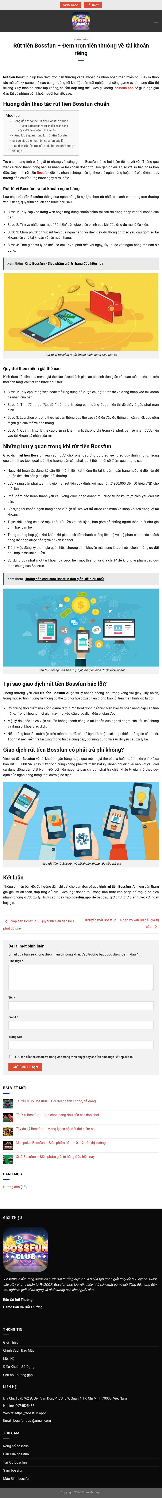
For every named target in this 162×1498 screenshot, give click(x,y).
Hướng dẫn (81, 39)
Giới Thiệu (10, 1342)
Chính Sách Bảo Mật (18, 1350)
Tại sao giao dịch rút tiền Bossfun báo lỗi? (38, 141)
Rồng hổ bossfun (16, 1446)
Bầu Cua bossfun (16, 1454)
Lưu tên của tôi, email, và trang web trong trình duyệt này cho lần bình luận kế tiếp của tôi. (74, 1057)
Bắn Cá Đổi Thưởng (17, 1300)
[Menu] (156, 21)
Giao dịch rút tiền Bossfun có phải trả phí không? (43, 146)
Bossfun (43, 173)
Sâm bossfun (13, 1470)
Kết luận (16, 151)
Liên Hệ (8, 1359)
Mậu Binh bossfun (17, 1479)
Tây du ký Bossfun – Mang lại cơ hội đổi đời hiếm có (55, 1129)
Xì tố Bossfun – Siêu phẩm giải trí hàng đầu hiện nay (55, 1157)
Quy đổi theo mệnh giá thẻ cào (38, 130)
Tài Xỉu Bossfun (15, 1462)
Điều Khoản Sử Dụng (18, 1367)
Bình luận (15, 961)
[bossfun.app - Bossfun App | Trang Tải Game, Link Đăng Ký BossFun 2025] (81, 21)
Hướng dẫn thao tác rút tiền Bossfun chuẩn (39, 121)
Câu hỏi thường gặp (18, 1375)
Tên (11, 997)
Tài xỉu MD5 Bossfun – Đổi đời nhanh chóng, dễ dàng (56, 1101)
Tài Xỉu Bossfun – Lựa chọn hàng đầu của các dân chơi (57, 1115)
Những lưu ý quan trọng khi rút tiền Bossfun (40, 135)
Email (13, 1017)
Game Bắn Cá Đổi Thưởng (22, 1307)
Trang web (15, 1037)
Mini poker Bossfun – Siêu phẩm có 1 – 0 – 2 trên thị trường (61, 1143)
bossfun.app (124, 88)
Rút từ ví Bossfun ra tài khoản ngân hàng (44, 125)
